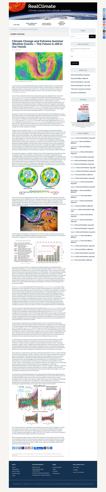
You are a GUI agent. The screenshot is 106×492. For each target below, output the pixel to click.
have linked (35, 130)
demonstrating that (57, 269)
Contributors (56, 473)
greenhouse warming (48, 456)
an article (27, 269)
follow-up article (19, 287)
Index (54, 469)
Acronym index (57, 467)
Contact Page (16, 473)
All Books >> (83, 127)
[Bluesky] (104, 9)
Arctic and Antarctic (28, 453)
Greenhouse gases (56, 453)
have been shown (52, 308)
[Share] (104, 37)
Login (13, 475)
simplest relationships (18, 97)
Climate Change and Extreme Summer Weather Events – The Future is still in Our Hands (37, 43)
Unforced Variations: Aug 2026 (80, 75)
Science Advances (48, 287)
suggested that (27, 328)
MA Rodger (74, 190)
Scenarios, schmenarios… (79, 92)
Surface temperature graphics (40, 473)
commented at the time (41, 329)
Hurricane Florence (29, 120)
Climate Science (47, 453)
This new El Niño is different (79, 78)
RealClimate (42, 6)
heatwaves (14, 455)
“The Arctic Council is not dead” (81, 89)
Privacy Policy (16, 471)
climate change (39, 456)
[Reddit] (104, 25)
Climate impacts (39, 453)
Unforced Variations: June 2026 (80, 85)
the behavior (37, 107)
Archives (55, 471)
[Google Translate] (104, 28)
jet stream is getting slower (30, 140)
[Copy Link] (104, 34)
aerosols (21, 456)
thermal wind (55, 311)
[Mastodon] (104, 22)
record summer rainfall (37, 122)
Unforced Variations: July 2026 (80, 82)
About (14, 467)
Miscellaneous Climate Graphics (41, 475)
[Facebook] (104, 15)
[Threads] (104, 31)
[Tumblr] (104, 18)
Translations (15, 469)
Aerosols (20, 453)
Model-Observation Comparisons (38, 470)
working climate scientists (63, 484)
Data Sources (36, 467)
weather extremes (59, 456)
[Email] (104, 12)
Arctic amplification (29, 456)
